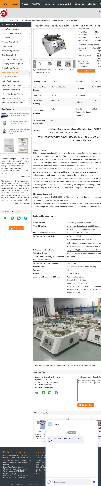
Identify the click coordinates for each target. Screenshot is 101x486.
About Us (36, 4)
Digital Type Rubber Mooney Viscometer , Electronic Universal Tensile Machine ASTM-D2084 (15, 469)
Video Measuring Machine (10, 90)
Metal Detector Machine (9, 55)
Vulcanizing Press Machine (11, 33)
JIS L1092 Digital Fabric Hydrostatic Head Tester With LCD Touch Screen (19, 131)
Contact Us (79, 4)
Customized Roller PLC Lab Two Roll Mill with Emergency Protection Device (17, 456)
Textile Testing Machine (23, 20)
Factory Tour (49, 4)
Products (15, 4)
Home (4, 4)
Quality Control (64, 4)
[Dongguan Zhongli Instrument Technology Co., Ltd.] (3, 13)
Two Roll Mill (6, 38)
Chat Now (92, 4)
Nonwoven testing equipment (84, 365)
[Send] (94, 482)
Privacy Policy (14, 484)
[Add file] (49, 482)
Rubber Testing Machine (10, 29)
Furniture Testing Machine (10, 98)
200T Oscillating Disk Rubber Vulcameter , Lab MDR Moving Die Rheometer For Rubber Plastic (15, 476)
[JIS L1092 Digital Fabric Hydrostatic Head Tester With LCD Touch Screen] (4, 131)
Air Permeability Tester (47, 365)
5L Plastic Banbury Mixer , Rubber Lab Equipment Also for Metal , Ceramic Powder (17, 462)
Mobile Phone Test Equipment (12, 85)
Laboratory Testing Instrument (12, 103)
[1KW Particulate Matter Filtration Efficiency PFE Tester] (4, 123)
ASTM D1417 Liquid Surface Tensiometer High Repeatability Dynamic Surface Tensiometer (42, 436)
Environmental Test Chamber (11, 59)
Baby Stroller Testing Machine (12, 94)
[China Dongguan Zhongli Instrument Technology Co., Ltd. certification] (8, 145)
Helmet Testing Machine (10, 68)
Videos (25, 4)
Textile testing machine (64, 365)
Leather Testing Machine (10, 81)
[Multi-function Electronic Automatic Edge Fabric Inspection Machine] (4, 115)
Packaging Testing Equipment (12, 64)
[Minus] (94, 424)
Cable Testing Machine (9, 77)
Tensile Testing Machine (10, 51)
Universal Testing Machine (10, 42)
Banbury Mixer (6, 46)
